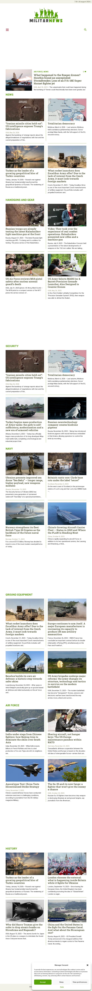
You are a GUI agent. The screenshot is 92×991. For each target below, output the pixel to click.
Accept (43, 982)
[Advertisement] (46, 50)
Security (12, 346)
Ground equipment (19, 594)
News (46, 72)
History (11, 848)
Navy (9, 448)
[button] (87, 965)
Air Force (38, 72)
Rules (62, 987)
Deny (61, 982)
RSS (31, 987)
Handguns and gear (20, 199)
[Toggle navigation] (7, 30)
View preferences (80, 982)
